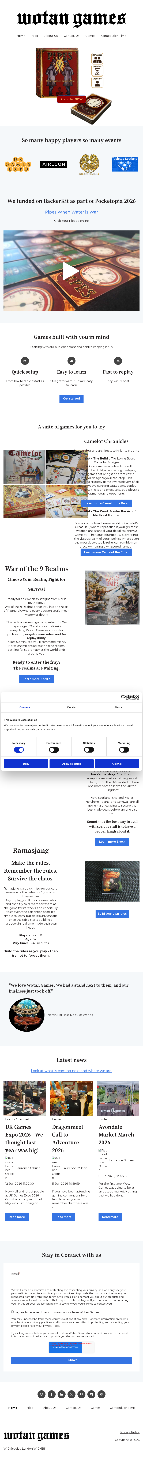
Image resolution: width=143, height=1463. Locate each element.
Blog (35, 35)
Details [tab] (71, 707)
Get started (71, 398)
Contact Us (71, 35)
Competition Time (113, 35)
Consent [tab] (25, 707)
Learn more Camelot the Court (106, 552)
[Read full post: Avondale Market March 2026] (118, 1098)
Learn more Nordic (36, 679)
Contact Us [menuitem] (73, 1407)
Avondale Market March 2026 (116, 1135)
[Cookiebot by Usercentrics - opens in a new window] (123, 697)
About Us (51, 35)
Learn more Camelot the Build (106, 503)
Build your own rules (112, 913)
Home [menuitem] (12, 1407)
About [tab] (118, 707)
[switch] (54, 750)
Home (21, 35)
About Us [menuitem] (49, 1407)
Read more (17, 1217)
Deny (26, 763)
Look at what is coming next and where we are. (71, 1071)
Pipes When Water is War (71, 212)
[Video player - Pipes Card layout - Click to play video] (71, 270)
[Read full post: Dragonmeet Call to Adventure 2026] (71, 1098)
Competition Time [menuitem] (122, 1407)
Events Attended (17, 1119)
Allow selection (71, 763)
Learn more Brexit (112, 841)
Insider (56, 1119)
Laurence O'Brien (28, 1168)
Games (90, 35)
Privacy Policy (130, 1432)
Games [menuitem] (95, 1407)
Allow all (117, 763)
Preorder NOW (72, 99)
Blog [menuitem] (30, 1407)
